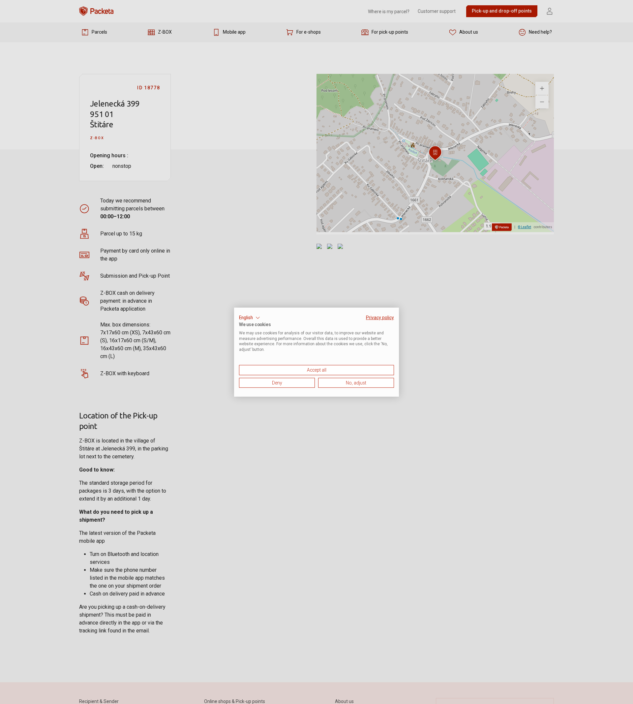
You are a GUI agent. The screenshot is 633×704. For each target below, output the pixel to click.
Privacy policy (380, 317)
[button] (249, 317)
